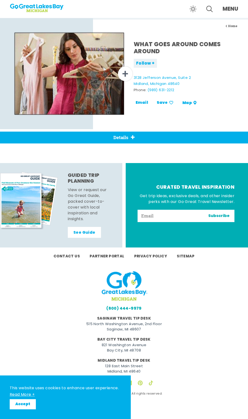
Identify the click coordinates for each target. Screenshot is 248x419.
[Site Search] (209, 9)
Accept (22, 404)
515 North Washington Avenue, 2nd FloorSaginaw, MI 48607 (124, 327)
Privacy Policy (150, 256)
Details (120, 137)
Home (232, 26)
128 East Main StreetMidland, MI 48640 (124, 369)
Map (187, 102)
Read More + (22, 395)
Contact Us (67, 256)
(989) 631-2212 (160, 90)
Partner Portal (107, 256)
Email (142, 102)
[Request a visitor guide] (29, 200)
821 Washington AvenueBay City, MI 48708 (124, 348)
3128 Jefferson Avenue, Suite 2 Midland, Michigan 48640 (162, 81)
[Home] (51, 6)
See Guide (84, 232)
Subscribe (219, 216)
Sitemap (185, 256)
